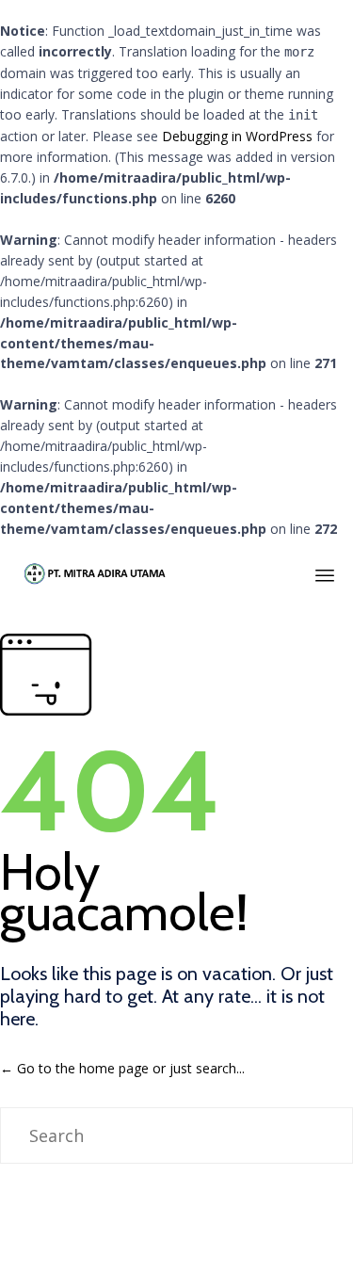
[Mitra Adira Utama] (93, 572)
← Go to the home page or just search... (122, 1068)
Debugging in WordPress (237, 136)
